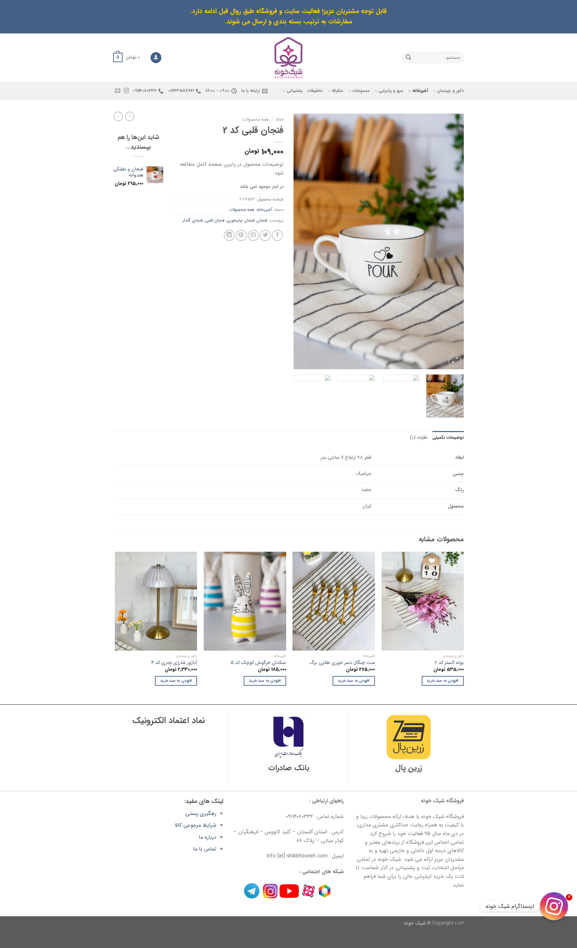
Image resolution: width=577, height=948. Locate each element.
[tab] (448, 437)
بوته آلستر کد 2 (449, 663)
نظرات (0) (418, 437)
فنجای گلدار (193, 220)
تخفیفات (315, 91)
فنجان (262, 220)
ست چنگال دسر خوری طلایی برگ (342, 663)
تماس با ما (204, 849)
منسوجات (361, 91)
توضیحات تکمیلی (448, 437)
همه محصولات (255, 119)
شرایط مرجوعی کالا (195, 825)
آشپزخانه (420, 91)
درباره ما (207, 837)
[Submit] (408, 57)
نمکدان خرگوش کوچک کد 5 (258, 663)
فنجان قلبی (214, 220)
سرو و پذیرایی (391, 91)
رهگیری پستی (200, 813)
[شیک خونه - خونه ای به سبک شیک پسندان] (288, 57)
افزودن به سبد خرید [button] (442, 681)
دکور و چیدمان (450, 91)
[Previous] (452, 241)
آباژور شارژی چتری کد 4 (174, 663)
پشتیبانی (294, 91)
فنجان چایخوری (240, 220)
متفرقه (337, 91)
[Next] (301, 241)
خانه (279, 119)
